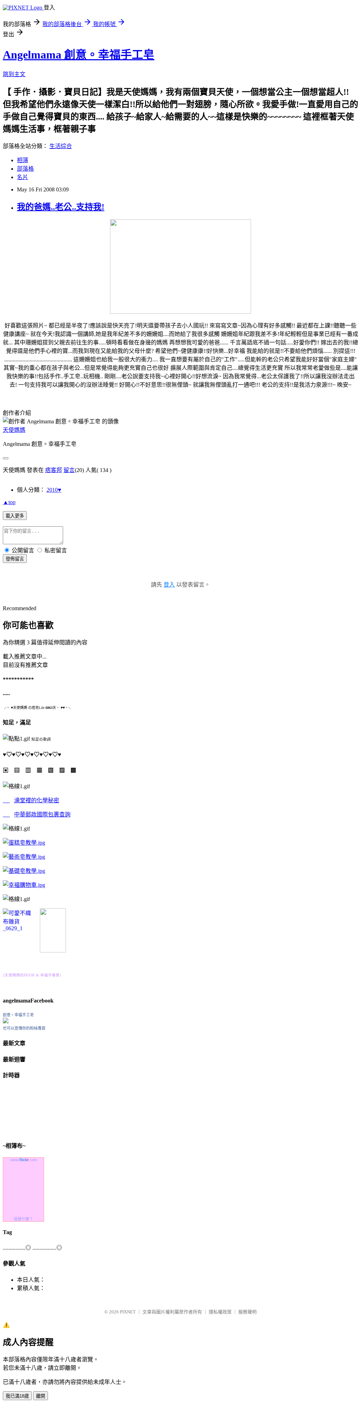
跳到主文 (14, 74)
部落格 (25, 169)
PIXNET (128, 1311)
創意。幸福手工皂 (18, 1015)
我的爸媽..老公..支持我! (60, 207)
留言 (69, 470)
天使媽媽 (14, 430)
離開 (40, 1396)
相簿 (22, 160)
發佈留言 (15, 559)
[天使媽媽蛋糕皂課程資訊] (24, 857)
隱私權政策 (220, 1311)
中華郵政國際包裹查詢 (42, 814)
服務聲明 (247, 1311)
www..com (23, 1160)
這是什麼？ (23, 1219)
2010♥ (54, 490)
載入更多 (15, 516)
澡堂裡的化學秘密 (36, 800)
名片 (22, 177)
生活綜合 (60, 146)
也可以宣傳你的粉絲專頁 (24, 1028)
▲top (9, 502)
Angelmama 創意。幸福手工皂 (78, 54)
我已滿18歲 (17, 1396)
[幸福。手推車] (53, 951)
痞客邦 (53, 470)
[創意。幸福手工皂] (5, 1021)
